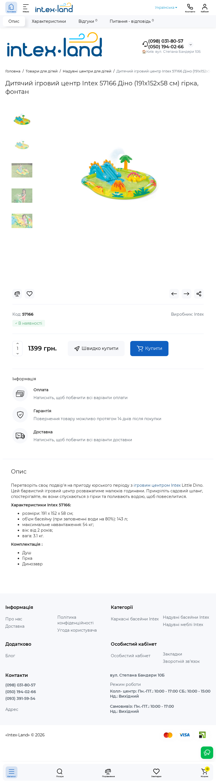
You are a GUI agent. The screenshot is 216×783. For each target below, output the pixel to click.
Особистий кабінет (130, 655)
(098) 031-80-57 (165, 41)
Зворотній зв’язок (181, 661)
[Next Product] (186, 294)
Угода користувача (77, 630)
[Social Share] (199, 294)
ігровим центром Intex (157, 485)
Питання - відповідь (132, 21)
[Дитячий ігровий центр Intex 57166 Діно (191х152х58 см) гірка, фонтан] (119, 177)
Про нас (13, 619)
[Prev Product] (174, 294)
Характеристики (49, 21)
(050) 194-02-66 (166, 46)
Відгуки (87, 21)
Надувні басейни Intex (186, 617)
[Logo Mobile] (54, 7)
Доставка (14, 626)
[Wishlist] (29, 294)
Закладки (172, 654)
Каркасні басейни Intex (135, 619)
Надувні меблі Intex (183, 624)
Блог (10, 655)
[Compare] (17, 294)
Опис (13, 21)
